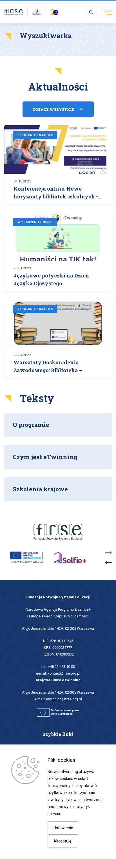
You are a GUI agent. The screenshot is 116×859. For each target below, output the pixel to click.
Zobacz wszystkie (53, 109)
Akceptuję (62, 841)
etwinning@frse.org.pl (64, 699)
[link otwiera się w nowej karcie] (13, 11)
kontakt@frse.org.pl (64, 673)
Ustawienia (63, 828)
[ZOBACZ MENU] (104, 11)
